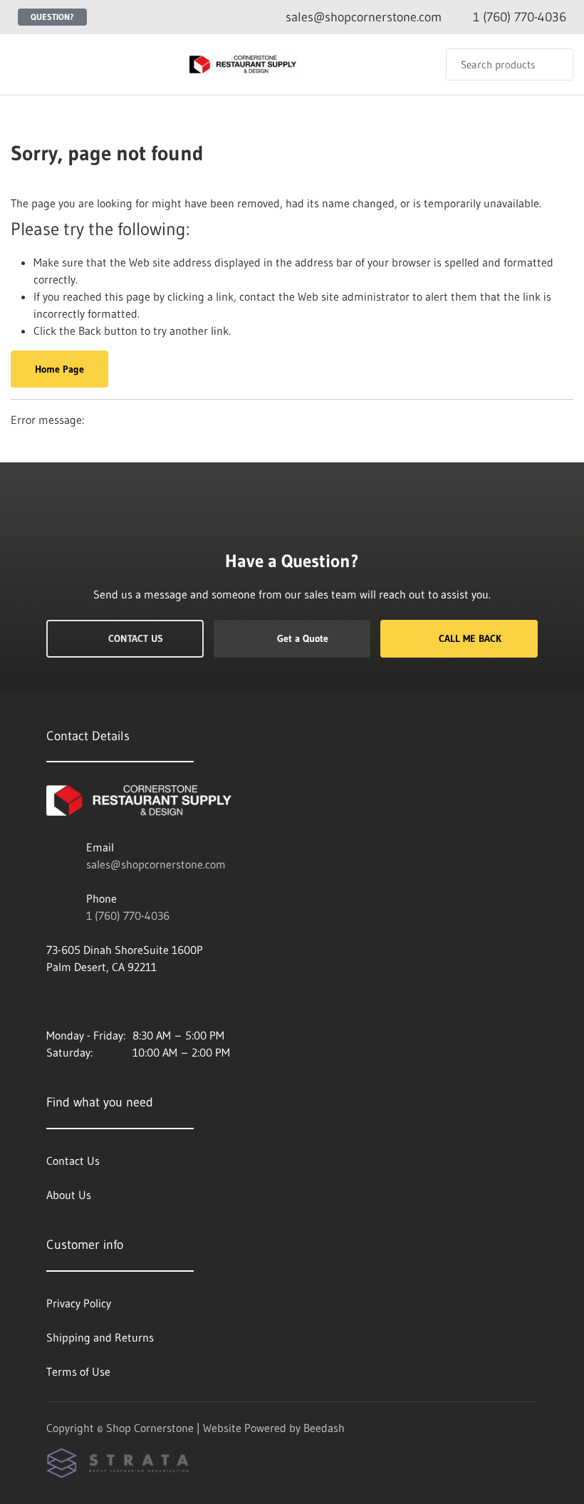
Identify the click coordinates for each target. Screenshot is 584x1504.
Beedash (324, 1428)
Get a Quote (302, 638)
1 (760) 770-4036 (128, 915)
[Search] (553, 64)
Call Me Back (470, 638)
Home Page (59, 369)
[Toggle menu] (25, 64)
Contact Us (135, 638)
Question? (52, 16)
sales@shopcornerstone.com (156, 864)
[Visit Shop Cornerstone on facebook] (52, 1001)
